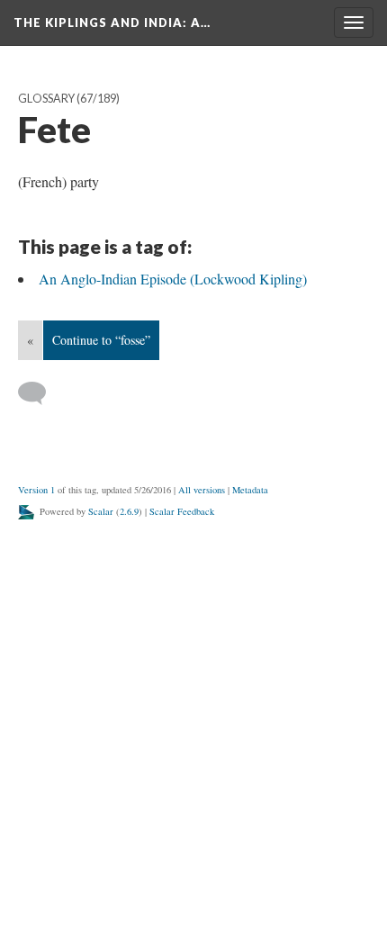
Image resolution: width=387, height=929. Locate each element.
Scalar (100, 511)
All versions (201, 489)
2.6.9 (129, 511)
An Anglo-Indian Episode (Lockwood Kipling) (173, 278)
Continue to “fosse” (101, 339)
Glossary (46, 98)
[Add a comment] (40, 393)
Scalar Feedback (181, 511)
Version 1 (36, 489)
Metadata (250, 489)
